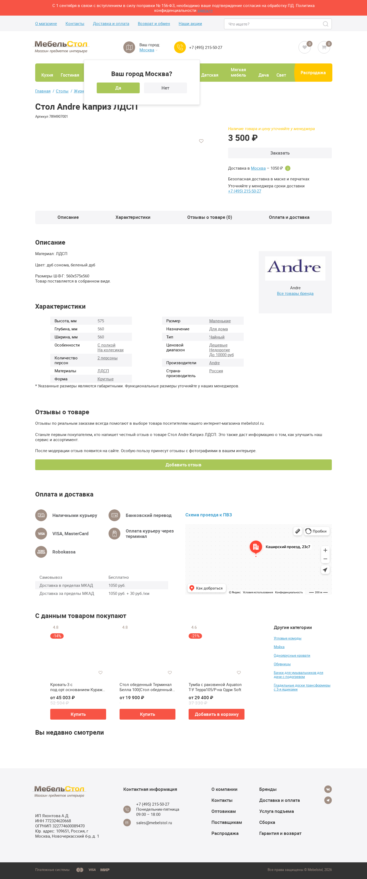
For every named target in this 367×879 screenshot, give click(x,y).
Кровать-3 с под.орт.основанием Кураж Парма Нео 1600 (76, 687)
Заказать (280, 153)
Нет (165, 88)
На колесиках (111, 349)
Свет (281, 75)
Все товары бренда (295, 293)
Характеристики (133, 217)
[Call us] (180, 47)
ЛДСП (103, 370)
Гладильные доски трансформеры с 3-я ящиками (302, 687)
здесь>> (205, 10)
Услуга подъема (276, 811)
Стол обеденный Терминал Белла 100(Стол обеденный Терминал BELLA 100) (146, 687)
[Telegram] (328, 800)
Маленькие (220, 320)
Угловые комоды (287, 638)
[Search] (326, 24)
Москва (146, 49)
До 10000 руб (221, 354)
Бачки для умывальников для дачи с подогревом (298, 674)
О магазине (46, 23)
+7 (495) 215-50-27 (205, 47)
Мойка (279, 646)
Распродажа (313, 73)
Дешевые (218, 345)
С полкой (107, 345)
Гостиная (70, 75)
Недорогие (219, 349)
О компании (224, 789)
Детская (209, 75)
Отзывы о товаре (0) (209, 217)
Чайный (217, 337)
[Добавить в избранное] (201, 141)
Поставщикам (226, 822)
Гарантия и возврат (280, 833)
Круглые (106, 378)
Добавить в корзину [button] (217, 714)
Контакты (75, 23)
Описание (68, 217)
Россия (216, 370)
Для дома (218, 328)
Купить (78, 714)
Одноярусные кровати (292, 655)
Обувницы (282, 664)
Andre (214, 362)
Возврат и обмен (154, 23)
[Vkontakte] (328, 789)
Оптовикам (223, 811)
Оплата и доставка (289, 217)
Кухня (47, 75)
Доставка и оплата (111, 23)
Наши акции (190, 23)
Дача (263, 75)
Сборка (267, 822)
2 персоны (108, 357)
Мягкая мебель (238, 72)
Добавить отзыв (183, 465)
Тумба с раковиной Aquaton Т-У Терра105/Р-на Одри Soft (215, 687)
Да (118, 88)
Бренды (268, 789)
